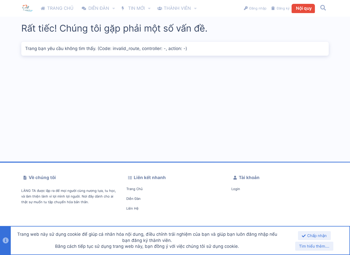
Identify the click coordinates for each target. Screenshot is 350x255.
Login (235, 189)
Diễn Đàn (133, 199)
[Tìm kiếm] (323, 8)
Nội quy (304, 8)
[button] (114, 8)
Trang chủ (134, 189)
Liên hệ (132, 208)
